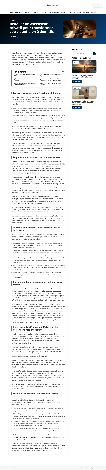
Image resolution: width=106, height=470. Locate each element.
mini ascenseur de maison (51, 291)
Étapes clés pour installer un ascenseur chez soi (25, 79)
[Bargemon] (53, 5)
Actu (75, 62)
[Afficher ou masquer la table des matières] (45, 72)
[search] (95, 5)
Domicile (13, 37)
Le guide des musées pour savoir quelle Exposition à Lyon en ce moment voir (83, 102)
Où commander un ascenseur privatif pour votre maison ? (51, 75)
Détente (76, 88)
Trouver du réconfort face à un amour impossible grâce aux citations (82, 76)
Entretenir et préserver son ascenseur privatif (51, 83)
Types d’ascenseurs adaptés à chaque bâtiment (25, 75)
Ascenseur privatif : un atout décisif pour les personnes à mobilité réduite (51, 79)
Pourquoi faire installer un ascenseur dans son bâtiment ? (25, 83)
